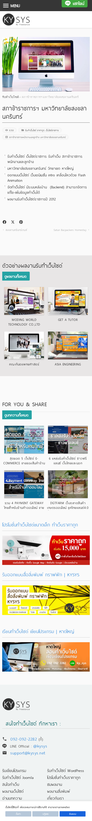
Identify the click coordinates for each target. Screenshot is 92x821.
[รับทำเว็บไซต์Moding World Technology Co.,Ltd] (24, 301)
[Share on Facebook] (4, 222)
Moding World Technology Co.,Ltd (24, 322)
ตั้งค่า (18, 814)
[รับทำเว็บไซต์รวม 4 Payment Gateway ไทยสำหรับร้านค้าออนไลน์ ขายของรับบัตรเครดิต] (24, 484)
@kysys (40, 745)
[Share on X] (12, 222)
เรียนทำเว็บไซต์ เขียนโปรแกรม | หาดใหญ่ (38, 631)
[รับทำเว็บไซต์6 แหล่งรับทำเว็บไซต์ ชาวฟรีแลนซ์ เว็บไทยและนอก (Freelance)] (68, 440)
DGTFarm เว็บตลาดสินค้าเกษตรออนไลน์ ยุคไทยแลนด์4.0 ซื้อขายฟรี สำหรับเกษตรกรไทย (67, 507)
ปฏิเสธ (45, 814)
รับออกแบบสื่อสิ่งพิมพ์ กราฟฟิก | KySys (40, 574)
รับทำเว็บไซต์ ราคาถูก (34, 130)
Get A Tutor (68, 319)
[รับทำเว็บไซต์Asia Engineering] (68, 345)
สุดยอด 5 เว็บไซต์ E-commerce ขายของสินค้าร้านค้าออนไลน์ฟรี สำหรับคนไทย (24, 463)
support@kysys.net (27, 752)
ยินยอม (72, 814)
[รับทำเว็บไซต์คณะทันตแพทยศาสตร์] (24, 345)
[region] (46, 811)
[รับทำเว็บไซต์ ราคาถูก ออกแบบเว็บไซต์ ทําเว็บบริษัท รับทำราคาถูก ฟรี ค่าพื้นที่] (46, 539)
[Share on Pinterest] (21, 222)
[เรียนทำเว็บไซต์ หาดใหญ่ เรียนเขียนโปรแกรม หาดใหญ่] (46, 645)
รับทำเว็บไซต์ (10, 97)
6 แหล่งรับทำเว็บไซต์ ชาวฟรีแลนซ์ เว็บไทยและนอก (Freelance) (68, 463)
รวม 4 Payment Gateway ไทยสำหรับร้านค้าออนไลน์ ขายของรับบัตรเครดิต (24, 507)
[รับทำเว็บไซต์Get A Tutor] (68, 301)
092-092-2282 (23, 738)
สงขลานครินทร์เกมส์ (16, 230)
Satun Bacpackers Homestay (70, 230)
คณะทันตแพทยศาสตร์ (24, 364)
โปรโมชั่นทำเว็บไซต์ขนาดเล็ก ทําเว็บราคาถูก (40, 524)
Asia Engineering (68, 364)
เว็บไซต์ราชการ (52, 130)
